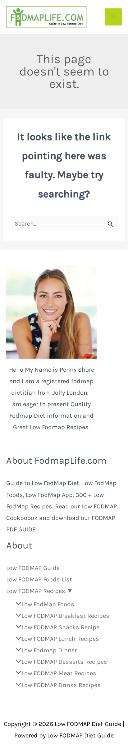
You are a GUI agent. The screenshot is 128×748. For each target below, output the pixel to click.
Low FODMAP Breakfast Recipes (65, 615)
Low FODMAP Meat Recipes (58, 673)
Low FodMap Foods (47, 604)
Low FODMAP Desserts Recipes (64, 661)
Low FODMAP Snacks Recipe (60, 627)
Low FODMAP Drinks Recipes (61, 685)
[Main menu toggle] (113, 16)
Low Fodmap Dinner (49, 650)
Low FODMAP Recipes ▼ (39, 590)
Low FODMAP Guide (33, 567)
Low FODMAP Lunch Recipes (60, 638)
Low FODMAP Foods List (39, 579)
